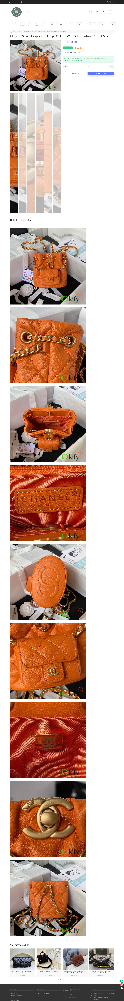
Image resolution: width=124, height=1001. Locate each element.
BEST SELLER (22, 24)
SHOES (71, 23)
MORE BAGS (61, 23)
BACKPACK (102, 23)
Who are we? (14, 993)
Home (14, 31)
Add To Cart (101, 73)
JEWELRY (80, 23)
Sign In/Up (103, 13)
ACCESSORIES (91, 23)
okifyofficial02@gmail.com (100, 997)
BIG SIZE (36, 24)
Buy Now (76, 73)
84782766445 (96, 1000)
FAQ (39, 995)
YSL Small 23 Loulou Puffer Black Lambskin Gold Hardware (101, 972)
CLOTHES (113, 23)
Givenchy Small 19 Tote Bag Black (49, 971)
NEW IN (29, 24)
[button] (60, 979)
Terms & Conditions (70, 997)
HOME (14, 23)
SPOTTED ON (44, 24)
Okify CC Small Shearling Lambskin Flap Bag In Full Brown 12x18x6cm (75, 972)
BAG (52, 23)
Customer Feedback (16, 995)
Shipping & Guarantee (71, 994)
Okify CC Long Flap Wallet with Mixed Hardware (22, 972)
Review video (14, 998)
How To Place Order (43, 993)
